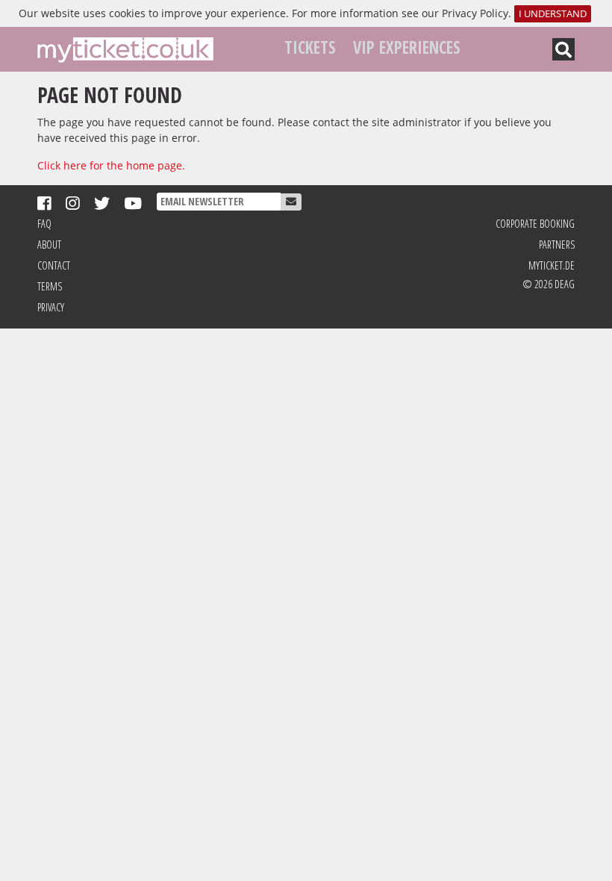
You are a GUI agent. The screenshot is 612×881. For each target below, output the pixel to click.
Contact (53, 265)
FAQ (44, 224)
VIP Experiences (406, 47)
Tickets (310, 47)
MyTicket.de (551, 265)
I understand (553, 13)
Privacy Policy (475, 13)
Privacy (50, 307)
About (49, 244)
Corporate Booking (535, 224)
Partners (557, 244)
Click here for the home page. (111, 165)
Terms (49, 286)
